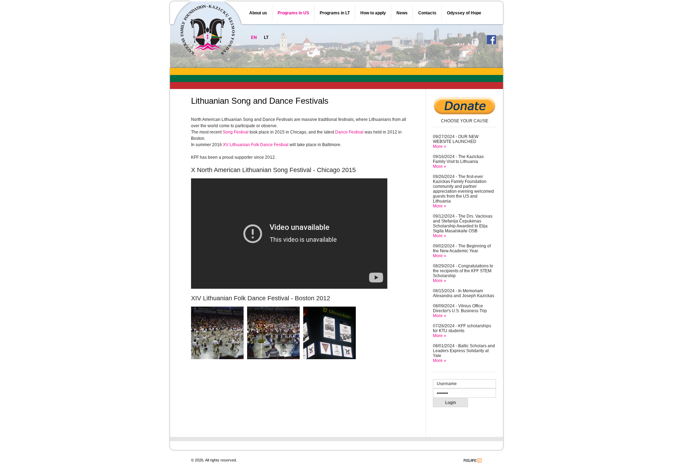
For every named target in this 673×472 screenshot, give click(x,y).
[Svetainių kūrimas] (472, 460)
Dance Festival (349, 132)
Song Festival (236, 132)
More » (439, 146)
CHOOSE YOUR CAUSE (464, 120)
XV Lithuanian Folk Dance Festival (255, 144)
